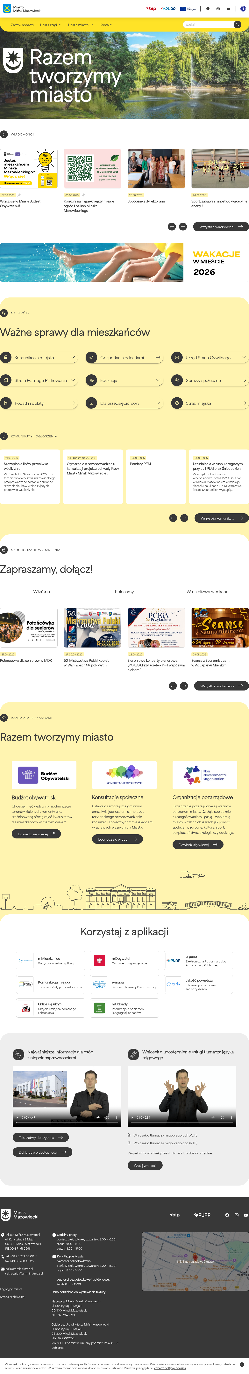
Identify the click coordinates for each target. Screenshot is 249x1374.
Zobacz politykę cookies (170, 1368)
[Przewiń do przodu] (183, 226)
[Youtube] (228, 8)
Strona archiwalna (12, 1296)
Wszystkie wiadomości (216, 226)
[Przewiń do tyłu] (172, 226)
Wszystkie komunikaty (217, 518)
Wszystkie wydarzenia (217, 685)
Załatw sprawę (22, 24)
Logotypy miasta (11, 1289)
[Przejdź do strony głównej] (19, 1215)
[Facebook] (208, 8)
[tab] (41, 592)
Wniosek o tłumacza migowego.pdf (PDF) (165, 1135)
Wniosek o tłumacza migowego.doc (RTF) (165, 1142)
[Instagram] (218, 8)
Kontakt (105, 24)
